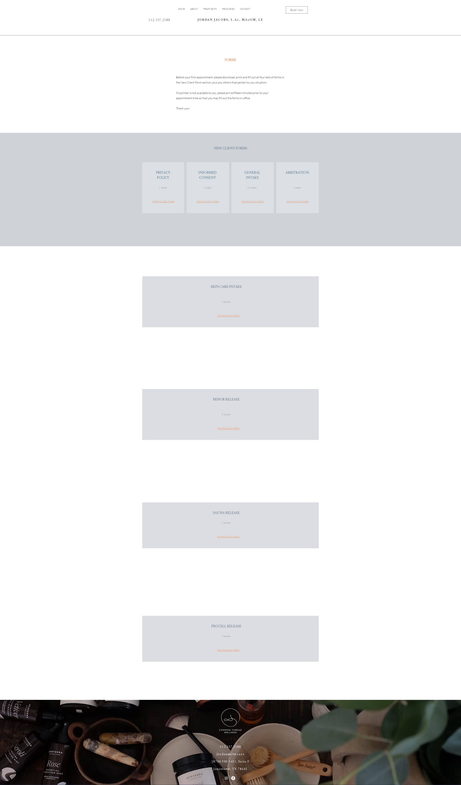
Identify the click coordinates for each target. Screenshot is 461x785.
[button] (228, 9)
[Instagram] (226, 778)
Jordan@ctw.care (231, 754)
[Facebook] (233, 778)
